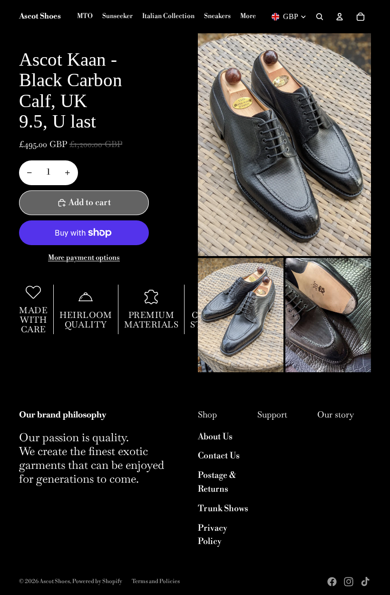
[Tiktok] (365, 581)
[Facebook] (332, 581)
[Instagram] (348, 581)
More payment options (84, 257)
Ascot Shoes (54, 581)
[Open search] (319, 16)
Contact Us (219, 455)
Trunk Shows (223, 508)
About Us (215, 436)
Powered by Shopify (97, 581)
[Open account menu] (339, 16)
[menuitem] (248, 16)
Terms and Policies (156, 581)
